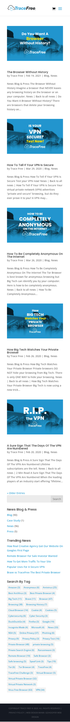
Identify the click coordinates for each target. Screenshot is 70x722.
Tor (11, 667)
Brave (30, 598)
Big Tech (15, 598)
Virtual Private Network (22, 684)
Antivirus (50, 587)
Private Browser (18, 644)
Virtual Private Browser (22, 678)
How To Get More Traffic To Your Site (29, 561)
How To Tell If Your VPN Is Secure (30, 165)
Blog (46, 75)
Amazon (14, 587)
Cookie (37, 610)
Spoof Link (37, 661)
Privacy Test (51, 638)
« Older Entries (16, 493)
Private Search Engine (21, 650)
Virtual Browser (46, 672)
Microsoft (37, 627)
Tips (51, 661)
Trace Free (17, 75)
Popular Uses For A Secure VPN (26, 567)
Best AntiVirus (17, 593)
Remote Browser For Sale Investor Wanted (32, 556)
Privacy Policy (30, 638)
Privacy (13, 638)
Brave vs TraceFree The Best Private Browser (33, 572)
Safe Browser (42, 655)
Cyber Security (38, 615)
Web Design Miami (35, 712)
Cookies (51, 610)
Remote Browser (19, 655)
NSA (12, 632)
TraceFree (45, 667)
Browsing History (36, 604)
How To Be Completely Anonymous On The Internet (35, 255)
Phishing (48, 632)
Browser (45, 598)
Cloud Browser (18, 610)
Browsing (15, 604)
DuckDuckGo (16, 621)
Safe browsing (17, 661)
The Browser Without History (27, 72)
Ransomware (46, 650)
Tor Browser (26, 667)
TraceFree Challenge (20, 672)
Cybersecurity (17, 615)
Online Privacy (29, 632)
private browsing (43, 644)
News (54, 75)
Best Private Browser (42, 593)
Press (10, 531)
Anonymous (31, 587)
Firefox (34, 621)
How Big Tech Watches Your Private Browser (32, 351)
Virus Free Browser (20, 689)
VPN (40, 689)
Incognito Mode (18, 627)
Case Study (13, 520)
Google (48, 621)
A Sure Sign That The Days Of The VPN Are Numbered (34, 447)
